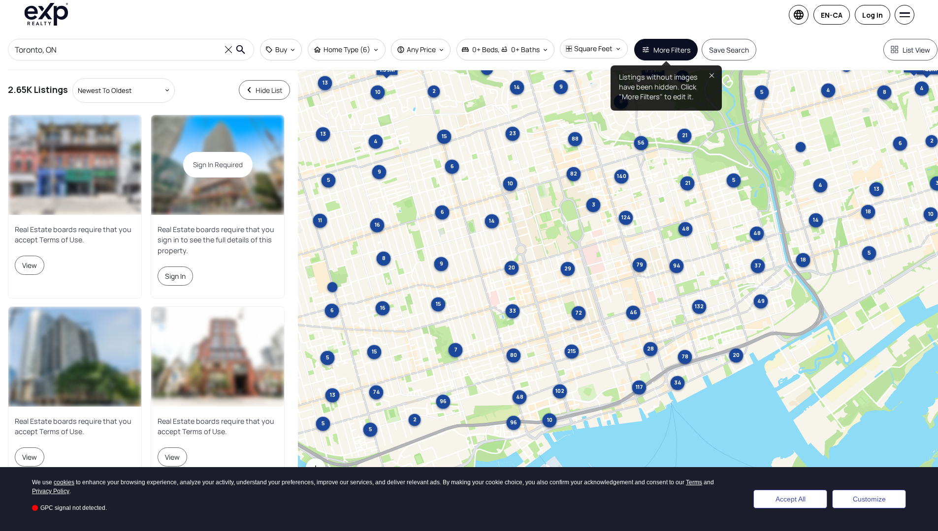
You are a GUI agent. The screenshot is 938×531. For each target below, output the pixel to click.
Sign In (175, 276)
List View (916, 50)
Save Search (729, 50)
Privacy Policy (50, 491)
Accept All (791, 499)
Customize (869, 499)
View (29, 265)
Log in (872, 15)
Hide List (269, 90)
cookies (64, 482)
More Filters (671, 50)
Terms (694, 482)
